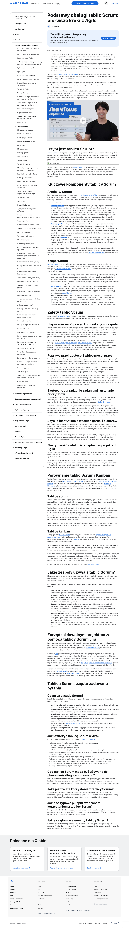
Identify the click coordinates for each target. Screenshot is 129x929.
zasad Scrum (67, 293)
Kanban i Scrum (93, 564)
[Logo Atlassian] (19, 3)
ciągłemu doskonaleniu (96, 253)
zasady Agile (77, 167)
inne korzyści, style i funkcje (72, 481)
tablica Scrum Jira (92, 648)
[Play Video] (83, 120)
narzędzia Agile (62, 671)
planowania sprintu (85, 343)
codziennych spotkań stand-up (66, 343)
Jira (56, 654)
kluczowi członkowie (63, 269)
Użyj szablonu (108, 38)
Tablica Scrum (52, 153)
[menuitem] (58, 3)
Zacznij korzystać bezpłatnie (84, 3)
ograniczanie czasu (73, 723)
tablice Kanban (64, 535)
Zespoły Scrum (52, 264)
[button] (58, 3)
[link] (115, 3)
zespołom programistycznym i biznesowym (96, 663)
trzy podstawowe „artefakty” (87, 195)
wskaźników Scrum (103, 402)
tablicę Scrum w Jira (89, 739)
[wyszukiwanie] (106, 3)
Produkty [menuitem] (34, 4)
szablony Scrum (103, 481)
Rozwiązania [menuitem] (46, 4)
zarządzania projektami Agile (68, 74)
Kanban (76, 539)
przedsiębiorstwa (73, 673)
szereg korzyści (63, 316)
